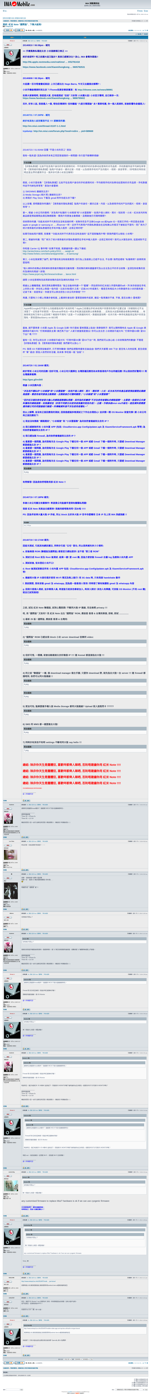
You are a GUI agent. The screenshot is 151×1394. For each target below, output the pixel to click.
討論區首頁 (6, 21)
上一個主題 (138, 34)
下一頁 (146, 30)
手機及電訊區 (13, 21)
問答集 (141, 11)
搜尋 (146, 11)
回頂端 (5, 800)
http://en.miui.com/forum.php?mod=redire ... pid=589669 (63, 131)
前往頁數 (130, 30)
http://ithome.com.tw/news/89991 (95, 90)
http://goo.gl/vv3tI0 (33, 379)
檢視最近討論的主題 (20, 18)
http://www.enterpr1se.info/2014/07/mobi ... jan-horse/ (38, 1281)
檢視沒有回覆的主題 (8, 18)
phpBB (70, 1391)
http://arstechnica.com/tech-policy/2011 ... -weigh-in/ (48, 251)
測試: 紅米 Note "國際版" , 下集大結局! (22, 24)
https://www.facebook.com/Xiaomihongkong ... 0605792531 (54, 67)
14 (143, 30)
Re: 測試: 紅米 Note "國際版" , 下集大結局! (37, 804)
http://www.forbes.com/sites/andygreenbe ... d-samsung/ (50, 253)
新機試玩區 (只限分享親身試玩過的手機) (28, 21)
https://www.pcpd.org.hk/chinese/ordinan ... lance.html (49, 274)
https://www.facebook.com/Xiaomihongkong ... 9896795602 (54, 98)
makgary (8, 26)
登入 (5, 11)
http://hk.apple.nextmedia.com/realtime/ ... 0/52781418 (51, 62)
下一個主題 (145, 34)
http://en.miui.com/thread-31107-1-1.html (44, 126)
